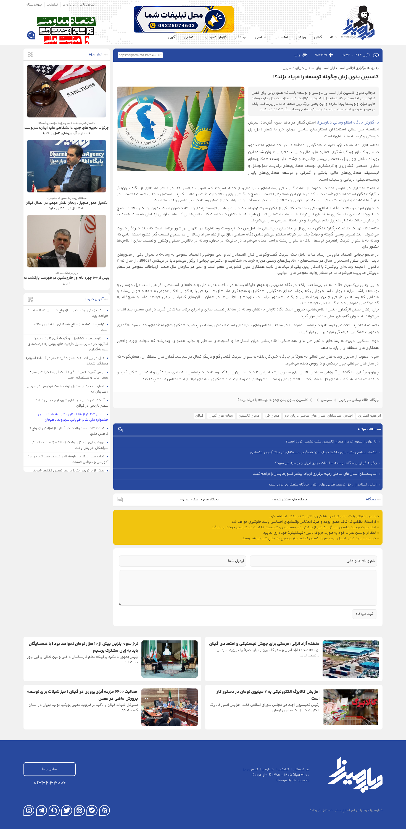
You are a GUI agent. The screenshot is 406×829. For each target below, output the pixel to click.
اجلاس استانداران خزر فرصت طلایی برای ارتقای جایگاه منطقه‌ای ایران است (323, 484)
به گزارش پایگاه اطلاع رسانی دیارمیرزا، (348, 123)
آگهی (172, 37)
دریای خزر (272, 415)
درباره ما (69, 4)
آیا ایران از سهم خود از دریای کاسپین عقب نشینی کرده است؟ (331, 441)
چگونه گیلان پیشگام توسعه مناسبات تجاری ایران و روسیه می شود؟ (326, 463)
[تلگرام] (41, 810)
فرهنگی (241, 37)
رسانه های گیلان (221, 415)
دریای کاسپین (248, 415)
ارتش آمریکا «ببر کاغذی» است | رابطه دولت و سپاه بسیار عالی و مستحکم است (69, 374)
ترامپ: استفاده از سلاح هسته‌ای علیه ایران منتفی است (70, 327)
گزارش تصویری (215, 37)
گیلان (318, 37)
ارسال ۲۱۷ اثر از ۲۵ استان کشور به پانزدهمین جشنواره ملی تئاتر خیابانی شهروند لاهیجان (73, 417)
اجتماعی (190, 37)
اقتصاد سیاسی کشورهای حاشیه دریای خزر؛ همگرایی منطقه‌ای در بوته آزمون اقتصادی (313, 452)
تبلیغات (52, 4)
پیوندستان (33, 4)
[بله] (91, 810)
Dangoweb (300, 780)
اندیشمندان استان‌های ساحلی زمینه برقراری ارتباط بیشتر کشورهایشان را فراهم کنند (315, 474)
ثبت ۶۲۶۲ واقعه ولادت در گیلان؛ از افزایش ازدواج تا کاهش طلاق (69, 431)
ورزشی (301, 37)
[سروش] (54, 810)
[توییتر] (66, 810)
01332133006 (50, 783)
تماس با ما (87, 4)
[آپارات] (104, 810)
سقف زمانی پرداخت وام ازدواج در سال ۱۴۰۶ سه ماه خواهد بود (68, 313)
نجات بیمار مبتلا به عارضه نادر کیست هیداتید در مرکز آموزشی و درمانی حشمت (67, 459)
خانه (333, 37)
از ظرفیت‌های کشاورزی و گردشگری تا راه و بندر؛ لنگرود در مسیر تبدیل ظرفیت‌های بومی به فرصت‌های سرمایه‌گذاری (68, 344)
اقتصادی (281, 37)
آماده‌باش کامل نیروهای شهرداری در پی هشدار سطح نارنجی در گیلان (71, 403)
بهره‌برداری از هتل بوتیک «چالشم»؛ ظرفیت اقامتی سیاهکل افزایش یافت (69, 445)
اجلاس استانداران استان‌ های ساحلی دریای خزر (318, 415)
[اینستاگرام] (28, 810)
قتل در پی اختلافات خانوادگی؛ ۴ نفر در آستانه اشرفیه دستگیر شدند (67, 360)
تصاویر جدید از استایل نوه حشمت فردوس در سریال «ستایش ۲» (68, 389)
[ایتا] (79, 810)
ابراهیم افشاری (369, 415)
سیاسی (261, 37)
